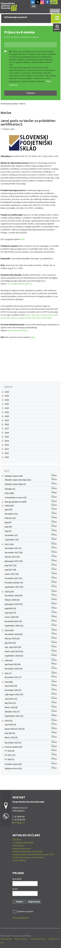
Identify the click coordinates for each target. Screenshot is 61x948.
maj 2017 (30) (10, 569)
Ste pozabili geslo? (20, 917)
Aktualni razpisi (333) (14, 476)
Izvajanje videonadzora (38, 939)
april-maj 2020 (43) (13, 664)
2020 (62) (9, 660)
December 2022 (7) (13, 690)
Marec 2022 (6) (11, 707)
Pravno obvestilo (6, 939)
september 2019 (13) (14, 655)
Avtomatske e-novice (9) (15, 497)
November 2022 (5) (13, 742)
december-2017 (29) (14, 552)
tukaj (22, 239)
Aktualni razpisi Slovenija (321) (18, 479)
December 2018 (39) (13, 595)
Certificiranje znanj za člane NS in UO (28, 857)
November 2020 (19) (13, 668)
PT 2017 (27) (10, 755)
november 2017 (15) (13, 578)
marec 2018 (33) (12, 617)
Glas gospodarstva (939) (15, 501)
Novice (22, 103)
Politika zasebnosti (21, 939)
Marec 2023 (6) (11, 737)
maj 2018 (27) (10, 612)
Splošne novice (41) (13, 768)
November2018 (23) (13, 621)
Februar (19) (10, 518)
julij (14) (8, 522)
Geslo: (15, 888)
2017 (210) (9, 544)
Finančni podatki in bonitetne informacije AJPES (33, 854)
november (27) (11, 535)
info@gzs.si (19, 822)
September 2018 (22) (14, 625)
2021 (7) (8, 673)
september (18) (12, 539)
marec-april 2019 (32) (14, 651)
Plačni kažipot (18, 845)
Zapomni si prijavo (25, 911)
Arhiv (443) (9, 493)
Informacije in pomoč (9, 103)
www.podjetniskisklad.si (17, 330)
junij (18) (8, 526)
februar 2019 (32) (12, 638)
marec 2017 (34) (12, 574)
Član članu (16, 839)
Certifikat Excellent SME (22, 842)
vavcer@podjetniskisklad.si (19, 283)
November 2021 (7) (13, 677)
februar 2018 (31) (12, 599)
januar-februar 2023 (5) (15, 728)
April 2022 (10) (11, 685)
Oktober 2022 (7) (12, 711)
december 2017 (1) (13, 548)
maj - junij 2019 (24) (13, 647)
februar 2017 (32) (12, 556)
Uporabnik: (17, 879)
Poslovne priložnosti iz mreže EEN (27, 851)
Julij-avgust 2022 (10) (14, 694)
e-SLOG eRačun (19, 860)
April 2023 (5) (10, 724)
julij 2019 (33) (10, 642)
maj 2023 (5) (10, 733)
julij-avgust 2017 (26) (14, 561)
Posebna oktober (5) (14, 582)
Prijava (31, 93)
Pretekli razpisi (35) (13, 764)
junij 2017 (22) (10, 565)
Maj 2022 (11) (10, 703)
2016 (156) (9, 505)
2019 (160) (9, 630)
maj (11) (8, 531)
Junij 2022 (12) (11, 698)
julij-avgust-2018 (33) (14, 604)
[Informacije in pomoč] (9, 6)
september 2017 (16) (14, 587)
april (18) (8, 509)
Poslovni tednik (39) (13, 747)
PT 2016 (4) (9, 750)
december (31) (11, 513)
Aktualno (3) (10, 488)
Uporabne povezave (21, 848)
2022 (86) (9, 682)
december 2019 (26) (13, 634)
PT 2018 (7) (9, 759)
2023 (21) (9, 720)
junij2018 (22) (10, 608)
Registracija (34, 901)
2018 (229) (9, 591)
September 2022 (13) (14, 716)
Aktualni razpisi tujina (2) (15, 484)
